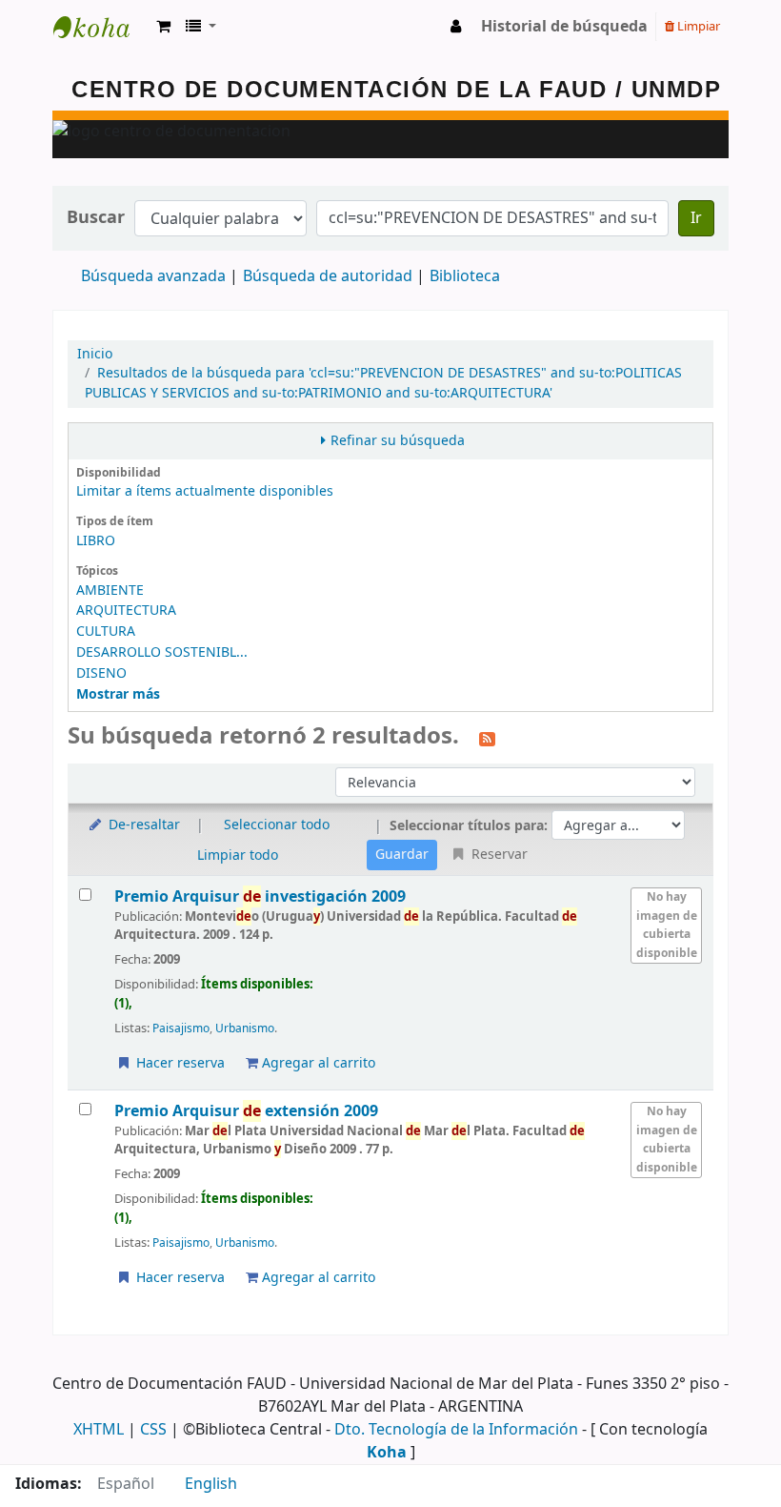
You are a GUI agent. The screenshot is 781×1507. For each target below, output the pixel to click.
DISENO (101, 673)
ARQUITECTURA (126, 611)
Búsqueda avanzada (153, 276)
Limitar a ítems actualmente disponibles (204, 491)
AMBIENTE (110, 590)
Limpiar (697, 26)
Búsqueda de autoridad (327, 276)
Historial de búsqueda (564, 26)
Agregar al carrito (316, 1063)
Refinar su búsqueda (397, 441)
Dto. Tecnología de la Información (456, 1429)
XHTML (98, 1429)
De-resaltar (142, 825)
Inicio (94, 354)
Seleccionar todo (277, 825)
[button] (163, 27)
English (211, 1484)
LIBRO (95, 541)
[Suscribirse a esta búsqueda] (487, 738)
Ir (696, 218)
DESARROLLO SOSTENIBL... (162, 652)
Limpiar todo (237, 855)
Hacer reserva (178, 1063)
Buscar (96, 218)
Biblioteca (465, 276)
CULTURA (105, 631)
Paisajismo (181, 1028)
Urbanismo (244, 1028)
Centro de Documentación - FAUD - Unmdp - (101, 27)
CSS (153, 1429)
